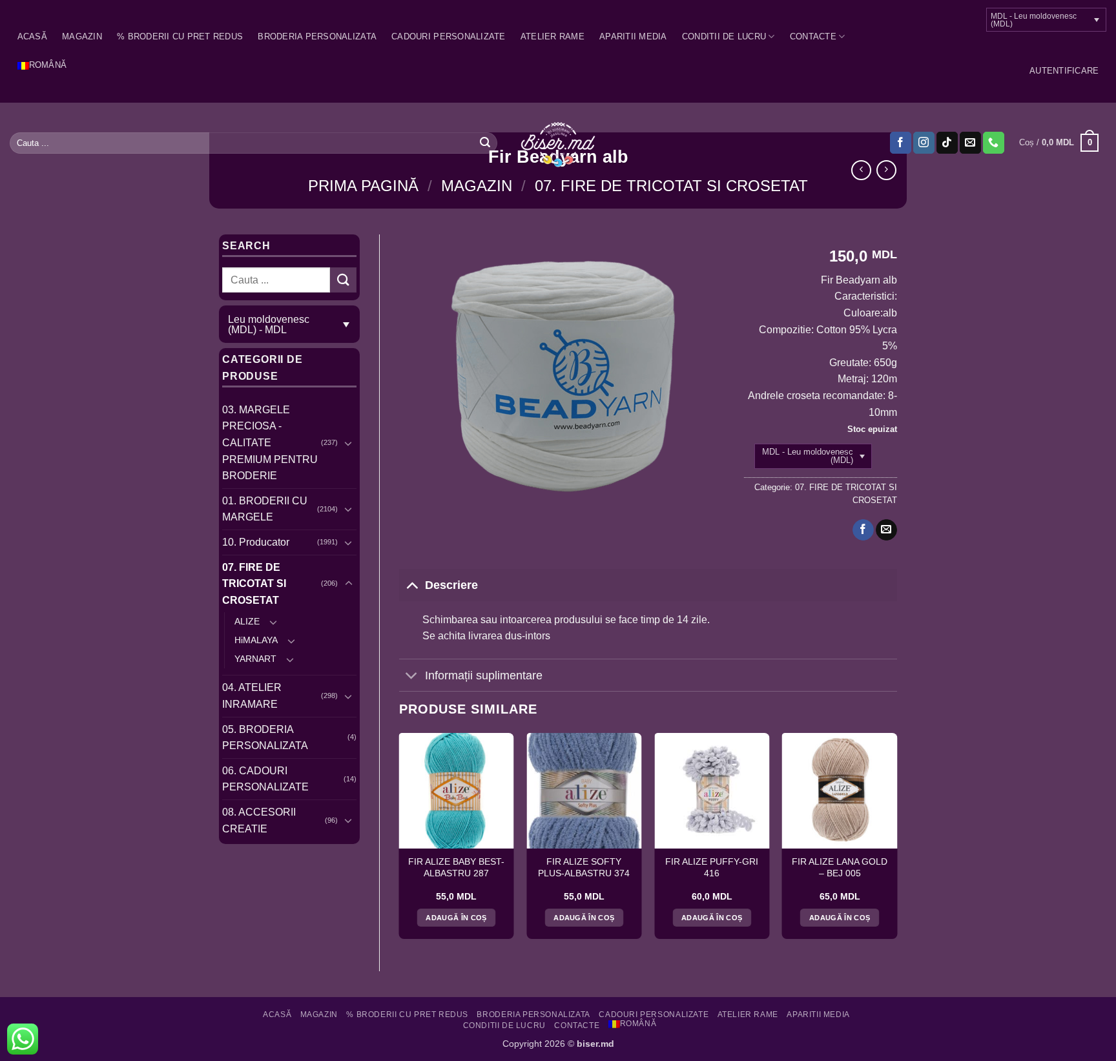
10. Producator (255, 542)
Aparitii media (633, 36)
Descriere (451, 585)
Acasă (32, 36)
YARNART (255, 659)
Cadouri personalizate (448, 36)
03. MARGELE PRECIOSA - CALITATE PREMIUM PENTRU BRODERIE (270, 442)
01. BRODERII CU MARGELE (264, 509)
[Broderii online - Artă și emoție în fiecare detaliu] (558, 143)
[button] (1064, 71)
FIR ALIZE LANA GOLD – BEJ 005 (839, 867)
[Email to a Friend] (886, 530)
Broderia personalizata (317, 36)
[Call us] (993, 143)
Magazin (82, 36)
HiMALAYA (256, 640)
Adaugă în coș (456, 918)
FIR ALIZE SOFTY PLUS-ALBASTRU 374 (584, 867)
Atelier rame (552, 36)
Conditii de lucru (724, 36)
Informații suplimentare (483, 675)
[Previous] (399, 841)
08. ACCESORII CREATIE (259, 820)
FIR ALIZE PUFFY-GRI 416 (711, 867)
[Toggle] (348, 443)
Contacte (813, 36)
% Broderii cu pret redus (180, 36)
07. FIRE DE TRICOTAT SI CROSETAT (671, 185)
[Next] (896, 841)
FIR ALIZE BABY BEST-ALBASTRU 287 (456, 867)
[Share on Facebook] (863, 530)
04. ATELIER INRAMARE (252, 696)
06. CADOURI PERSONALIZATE (265, 779)
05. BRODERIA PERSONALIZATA (265, 738)
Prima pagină (363, 185)
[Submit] (485, 143)
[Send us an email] (970, 143)
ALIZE (247, 621)
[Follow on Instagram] (924, 143)
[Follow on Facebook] (900, 143)
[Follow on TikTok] (947, 143)
